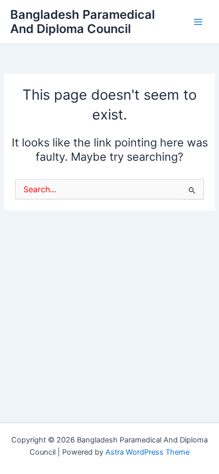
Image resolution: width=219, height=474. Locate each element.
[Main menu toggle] (198, 22)
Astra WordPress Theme (147, 452)
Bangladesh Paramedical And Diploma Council (82, 21)
